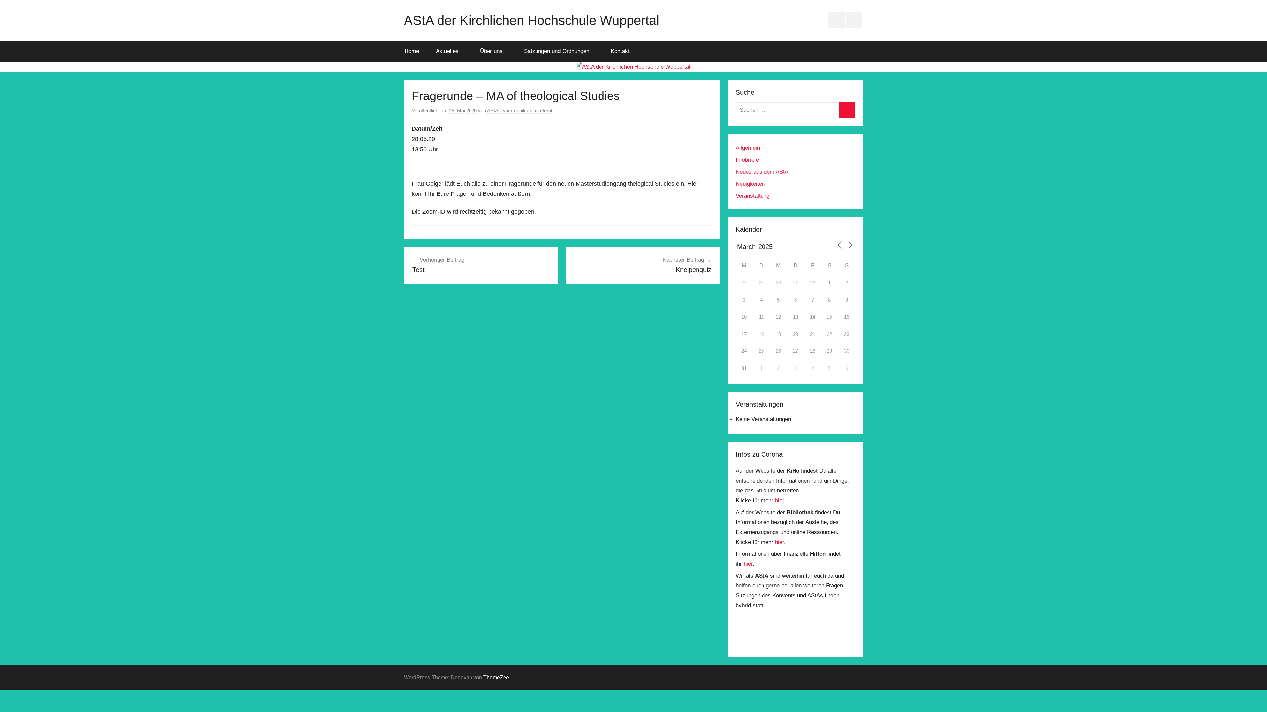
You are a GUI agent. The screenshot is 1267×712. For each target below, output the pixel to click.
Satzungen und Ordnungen (556, 51)
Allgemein (748, 148)
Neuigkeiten (750, 184)
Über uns (491, 51)
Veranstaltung (752, 196)
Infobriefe (747, 160)
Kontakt (620, 51)
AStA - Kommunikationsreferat (519, 110)
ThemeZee (496, 677)
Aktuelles (447, 51)
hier (779, 500)
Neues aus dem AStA (762, 172)
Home (412, 51)
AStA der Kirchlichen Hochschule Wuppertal (531, 20)
